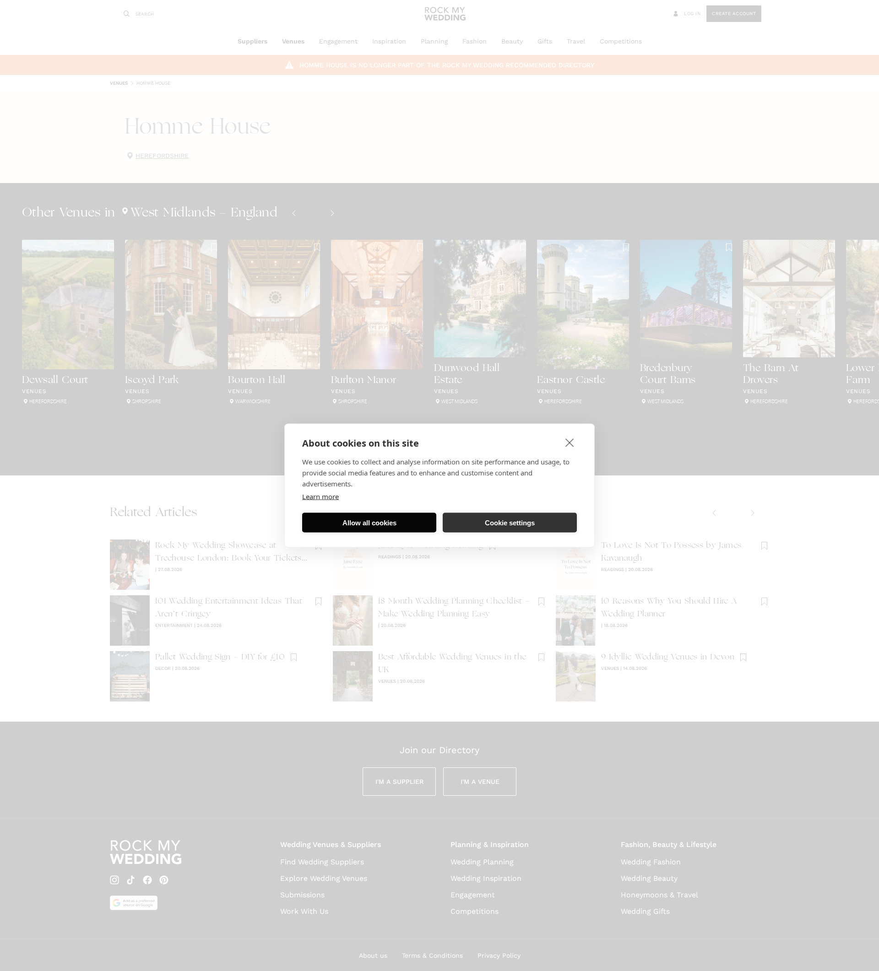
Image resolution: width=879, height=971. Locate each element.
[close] (570, 442)
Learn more (320, 496)
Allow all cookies (369, 522)
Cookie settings (510, 522)
